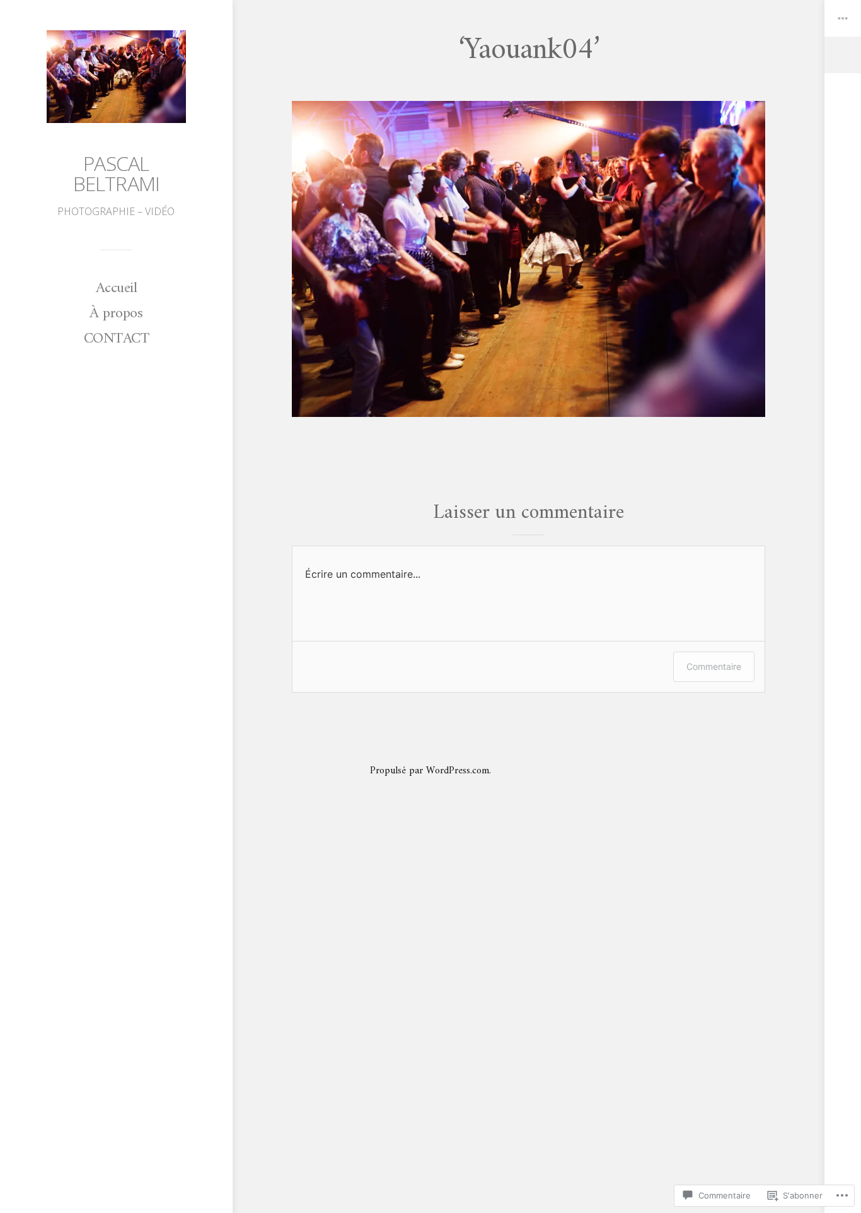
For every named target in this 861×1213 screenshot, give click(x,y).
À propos (116, 313)
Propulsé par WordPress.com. (430, 771)
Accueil (116, 288)
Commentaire (713, 666)
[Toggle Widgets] (842, 36)
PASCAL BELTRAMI (116, 173)
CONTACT (116, 338)
